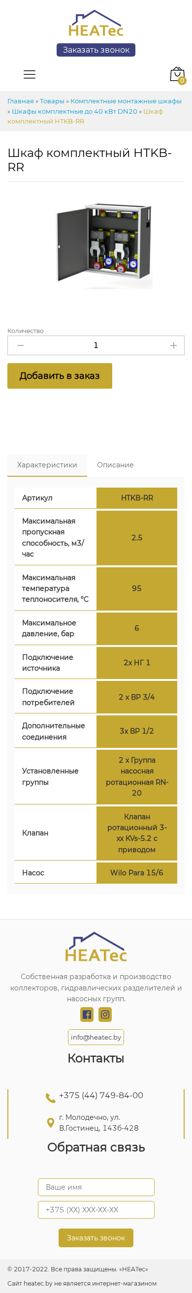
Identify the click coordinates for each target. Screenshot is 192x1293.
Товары (52, 101)
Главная (20, 101)
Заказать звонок (96, 50)
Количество (25, 331)
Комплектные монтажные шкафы (126, 101)
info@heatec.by (96, 1037)
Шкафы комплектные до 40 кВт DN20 (74, 111)
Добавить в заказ (60, 375)
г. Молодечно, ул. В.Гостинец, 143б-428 (99, 1123)
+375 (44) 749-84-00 (101, 1095)
